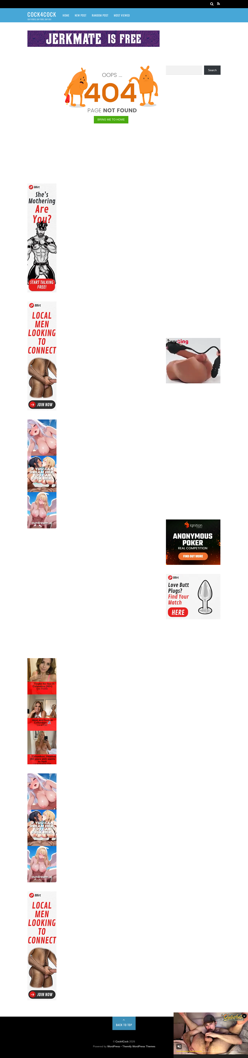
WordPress (113, 1046)
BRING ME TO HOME (111, 119)
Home (66, 15)
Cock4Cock (122, 1041)
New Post (80, 15)
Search (212, 70)
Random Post (100, 15)
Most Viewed (122, 15)
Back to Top (124, 1025)
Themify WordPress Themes (138, 1046)
